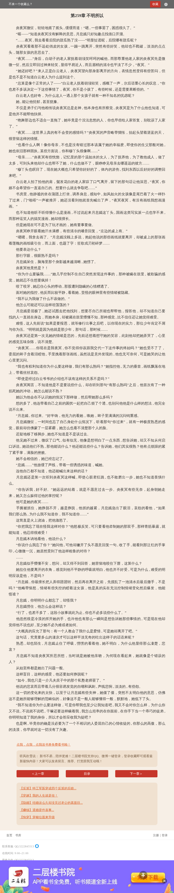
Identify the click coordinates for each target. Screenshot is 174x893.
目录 (87, 773)
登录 (165, 835)
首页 (9, 835)
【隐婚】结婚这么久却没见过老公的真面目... (51, 802)
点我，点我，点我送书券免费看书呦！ (44, 744)
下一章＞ (136, 773)
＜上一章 (37, 773)
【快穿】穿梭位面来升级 (37, 817)
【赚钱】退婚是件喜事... (37, 810)
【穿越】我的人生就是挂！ (39, 795)
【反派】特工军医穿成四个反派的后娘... (48, 788)
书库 (18, 835)
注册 (156, 835)
